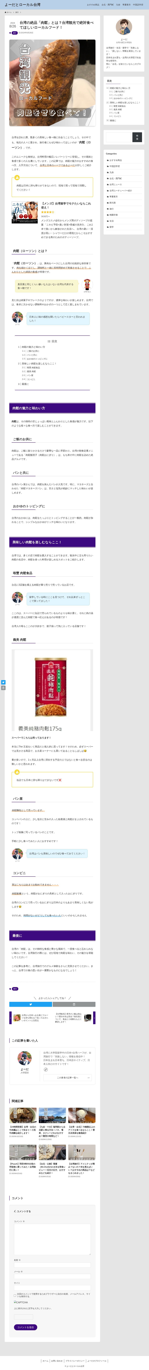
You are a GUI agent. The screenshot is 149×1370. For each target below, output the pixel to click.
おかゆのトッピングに (37, 359)
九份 (112, 172)
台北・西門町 (116, 178)
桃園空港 (114, 215)
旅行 (14, 33)
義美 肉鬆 (31, 371)
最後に (25, 384)
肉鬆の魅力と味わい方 (33, 347)
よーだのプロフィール (96, 1361)
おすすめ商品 (116, 160)
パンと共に (32, 355)
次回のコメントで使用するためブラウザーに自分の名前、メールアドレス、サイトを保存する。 (53, 1295)
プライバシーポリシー (75, 1361)
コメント (19, 1221)
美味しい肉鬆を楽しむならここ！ (39, 363)
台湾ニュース (116, 184)
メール (18, 1271)
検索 (137, 137)
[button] (30, 1004)
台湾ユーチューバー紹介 (121, 190)
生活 (112, 221)
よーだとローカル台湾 (22, 4)
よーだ (25, 1069)
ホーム (45, 1361)
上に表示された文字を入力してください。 (33, 1308)
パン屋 (30, 375)
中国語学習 (115, 166)
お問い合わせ (57, 1361)
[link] (46, 1069)
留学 (112, 227)
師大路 (113, 203)
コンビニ (31, 379)
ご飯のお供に (33, 351)
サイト (17, 1283)
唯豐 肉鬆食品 (33, 367)
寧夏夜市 (114, 196)
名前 (17, 1260)
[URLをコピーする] (74, 1004)
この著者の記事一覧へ (67, 1077)
